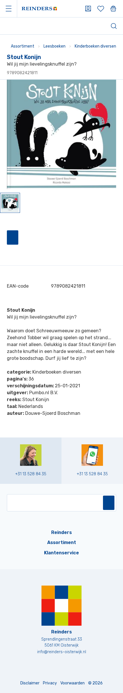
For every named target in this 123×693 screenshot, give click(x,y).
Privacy (50, 683)
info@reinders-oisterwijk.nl (61, 651)
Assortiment (22, 46)
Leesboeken (54, 46)
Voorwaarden (72, 683)
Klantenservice (61, 552)
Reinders (61, 532)
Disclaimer (29, 683)
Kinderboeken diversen (95, 46)
